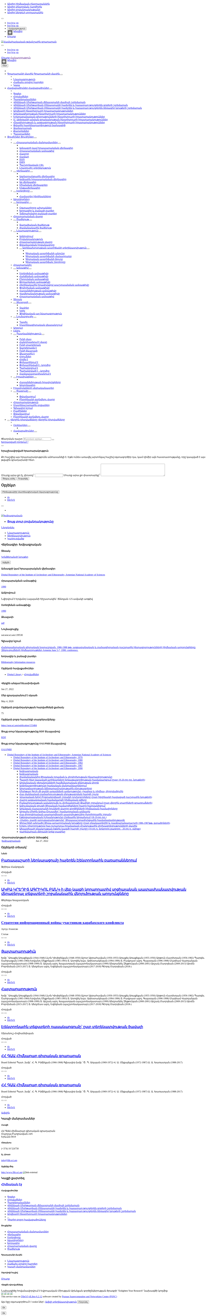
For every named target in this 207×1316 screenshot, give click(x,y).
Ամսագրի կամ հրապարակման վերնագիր (46, 148)
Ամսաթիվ (22, 268)
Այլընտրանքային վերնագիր (37, 176)
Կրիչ (22, 310)
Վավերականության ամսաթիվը (39, 293)
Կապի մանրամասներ (21, 1266)
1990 (3, 586)
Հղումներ (25, 356)
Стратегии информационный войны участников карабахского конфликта (62, 923)
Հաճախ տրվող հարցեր (28, 82)
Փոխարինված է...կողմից (34, 365)
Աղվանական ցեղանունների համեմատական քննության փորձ (59, 782)
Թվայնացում (27, 396)
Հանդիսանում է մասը (33, 342)
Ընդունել (83, 1302)
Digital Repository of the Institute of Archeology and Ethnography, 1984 (48, 763)
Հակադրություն (16, 28)
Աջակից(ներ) (21, 199)
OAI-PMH (6, 749)
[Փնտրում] (53, 439)
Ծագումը (22, 391)
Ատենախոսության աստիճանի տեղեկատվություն (54, 248)
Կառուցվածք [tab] (15, 538)
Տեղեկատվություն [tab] (18, 535)
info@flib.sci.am (9, 1160)
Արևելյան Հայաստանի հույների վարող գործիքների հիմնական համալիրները (68, 808)
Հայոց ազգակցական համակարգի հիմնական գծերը (53, 800)
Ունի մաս (25, 339)
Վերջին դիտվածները (24, 419)
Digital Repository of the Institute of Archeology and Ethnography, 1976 (48, 757)
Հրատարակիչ (22, 265)
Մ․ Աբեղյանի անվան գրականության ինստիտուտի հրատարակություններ (60, 119)
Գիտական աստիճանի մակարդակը (48, 256)
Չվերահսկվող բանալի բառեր (38, 213)
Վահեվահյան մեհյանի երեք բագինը (42, 831)
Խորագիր (22, 202)
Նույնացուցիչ (25, 316)
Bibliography (7, 662)
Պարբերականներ (24, 99)
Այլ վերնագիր (27, 182)
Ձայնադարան (22, 128)
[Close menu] (2, 45)
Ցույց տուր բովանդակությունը (30, 521)
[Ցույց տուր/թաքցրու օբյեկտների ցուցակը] (61, 74)
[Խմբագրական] (11, 515)
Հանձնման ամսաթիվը (33, 276)
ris (8, 497)
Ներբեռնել (7, 527)
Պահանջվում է (28, 368)
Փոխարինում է (28, 362)
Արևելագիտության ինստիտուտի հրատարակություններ (49, 113)
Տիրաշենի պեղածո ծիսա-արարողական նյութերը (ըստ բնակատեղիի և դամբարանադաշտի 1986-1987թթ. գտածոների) (94, 823)
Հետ (4, 65)
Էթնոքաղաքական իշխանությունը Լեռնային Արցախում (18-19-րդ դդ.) (63, 817)
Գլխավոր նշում (23, 408)
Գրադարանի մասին (20, 73)
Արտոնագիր (27, 385)
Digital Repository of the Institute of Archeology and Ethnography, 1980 (48, 760)
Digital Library (14, 674)
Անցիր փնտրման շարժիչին (24, 6)
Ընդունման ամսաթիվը (34, 279)
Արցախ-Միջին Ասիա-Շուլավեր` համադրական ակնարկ (54, 811)
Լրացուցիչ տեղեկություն (35, 168)
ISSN (22, 159)
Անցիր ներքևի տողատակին (25, 12)
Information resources (24, 662)
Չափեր (24, 308)
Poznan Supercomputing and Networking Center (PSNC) (89, 1296)
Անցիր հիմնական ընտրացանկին (28, 4)
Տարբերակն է (28, 348)
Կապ (16, 85)
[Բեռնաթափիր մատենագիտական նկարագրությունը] (5, 875)
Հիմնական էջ (11, 1184)
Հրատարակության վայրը (35, 242)
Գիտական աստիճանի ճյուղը (44, 259)
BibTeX (11, 500)
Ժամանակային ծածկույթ (35, 228)
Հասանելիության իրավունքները (40, 382)
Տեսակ (17, 299)
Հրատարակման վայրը (28, 216)
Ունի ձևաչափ (28, 350)
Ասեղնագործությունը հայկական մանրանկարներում (53, 785)
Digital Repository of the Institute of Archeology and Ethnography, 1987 (48, 765)
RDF (3, 737)
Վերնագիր (23, 171)
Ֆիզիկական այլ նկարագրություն (40, 313)
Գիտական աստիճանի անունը (45, 253)
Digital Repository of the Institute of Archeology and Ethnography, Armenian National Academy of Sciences (53, 574)
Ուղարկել (23, 478)
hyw (13, 23)
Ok (3, 1307)
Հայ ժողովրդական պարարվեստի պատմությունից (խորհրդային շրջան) (65, 814)
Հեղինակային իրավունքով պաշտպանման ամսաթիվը (54, 285)
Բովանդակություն (31, 239)
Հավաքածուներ (17, 88)
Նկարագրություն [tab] (18, 533)
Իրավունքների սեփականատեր (33, 388)
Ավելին (5, 1112)
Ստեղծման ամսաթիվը (33, 273)
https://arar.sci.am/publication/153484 (19, 725)
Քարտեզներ (21, 131)
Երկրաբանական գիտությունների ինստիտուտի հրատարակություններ (59, 116)
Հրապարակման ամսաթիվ (36, 151)
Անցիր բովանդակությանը (23, 9)
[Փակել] (2, 445)
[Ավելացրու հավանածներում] (2, 505)
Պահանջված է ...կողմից (34, 371)
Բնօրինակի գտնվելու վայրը (37, 399)
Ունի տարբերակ (30, 345)
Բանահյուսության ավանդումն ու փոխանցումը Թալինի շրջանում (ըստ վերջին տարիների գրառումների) (85, 803)
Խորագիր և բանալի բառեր (36, 210)
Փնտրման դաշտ (11, 439)
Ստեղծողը (23, 191)
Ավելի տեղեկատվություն (61, 1302)
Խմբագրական (28, 771)
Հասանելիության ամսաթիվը (37, 290)
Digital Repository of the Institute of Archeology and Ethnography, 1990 (48, 768)
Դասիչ (23, 322)
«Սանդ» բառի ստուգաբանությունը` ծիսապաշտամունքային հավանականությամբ (72, 820)
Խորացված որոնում (14, 442)
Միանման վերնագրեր (33, 185)
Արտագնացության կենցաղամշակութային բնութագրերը (55, 788)
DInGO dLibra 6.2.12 (31, 1296)
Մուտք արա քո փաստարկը (82, 475)
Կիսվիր (17, 31)
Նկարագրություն (24, 79)
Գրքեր (17, 93)
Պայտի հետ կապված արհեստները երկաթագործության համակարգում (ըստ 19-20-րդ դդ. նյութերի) (82, 780)
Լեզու (16, 330)
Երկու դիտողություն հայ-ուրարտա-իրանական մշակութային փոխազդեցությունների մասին (78, 826)
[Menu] (2, 18)
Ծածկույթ (23, 219)
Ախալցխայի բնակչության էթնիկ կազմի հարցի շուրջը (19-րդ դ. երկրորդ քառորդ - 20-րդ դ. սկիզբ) (80, 829)
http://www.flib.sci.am (11, 1172)
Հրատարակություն (25, 402)
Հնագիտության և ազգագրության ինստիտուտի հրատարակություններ (59, 122)
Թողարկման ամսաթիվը (34, 282)
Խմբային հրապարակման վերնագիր (42, 179)
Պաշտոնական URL (31, 165)
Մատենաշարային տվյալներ (31, 405)
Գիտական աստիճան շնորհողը (45, 262)
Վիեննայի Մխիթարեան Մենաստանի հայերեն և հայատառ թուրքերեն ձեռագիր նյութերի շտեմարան (77, 108)
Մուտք (11, 36)
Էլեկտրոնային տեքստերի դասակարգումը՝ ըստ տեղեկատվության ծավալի (72, 1027)
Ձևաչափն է (27, 353)
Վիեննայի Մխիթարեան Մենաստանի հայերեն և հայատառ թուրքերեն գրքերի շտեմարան (70, 105)
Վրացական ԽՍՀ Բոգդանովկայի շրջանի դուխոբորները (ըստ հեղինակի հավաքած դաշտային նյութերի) (85, 797)
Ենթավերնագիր (29, 188)
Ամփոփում (26, 236)
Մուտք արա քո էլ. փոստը (17, 475)
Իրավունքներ (25, 376)
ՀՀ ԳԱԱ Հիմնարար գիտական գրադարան (41, 1056)
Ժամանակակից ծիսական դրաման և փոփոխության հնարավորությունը (65, 777)
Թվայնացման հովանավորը (37, 245)
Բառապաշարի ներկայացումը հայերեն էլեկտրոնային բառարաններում (69, 860)
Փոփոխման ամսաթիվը (34, 288)
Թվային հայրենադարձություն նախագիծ (39, 125)
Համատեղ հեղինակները (35, 196)
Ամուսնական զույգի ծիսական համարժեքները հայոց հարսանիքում (62, 805)
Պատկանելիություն (29, 333)
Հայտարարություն (19, 989)
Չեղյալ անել (8, 478)
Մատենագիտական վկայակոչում (40, 325)
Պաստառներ (21, 134)
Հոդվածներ (20, 96)
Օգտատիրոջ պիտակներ (35, 207)
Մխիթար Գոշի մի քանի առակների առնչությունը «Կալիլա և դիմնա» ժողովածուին (71, 791)
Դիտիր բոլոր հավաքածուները (26, 1219)
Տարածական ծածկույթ (34, 225)
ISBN (22, 162)
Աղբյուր (18, 328)
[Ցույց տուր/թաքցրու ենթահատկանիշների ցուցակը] (14, 143)
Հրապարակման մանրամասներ (37, 142)
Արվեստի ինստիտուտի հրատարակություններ (43, 111)
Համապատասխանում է (35, 374)
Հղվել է (23, 359)
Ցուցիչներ (14, 137)
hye (9, 23)
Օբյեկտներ (20, 425)
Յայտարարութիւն (18, 951)
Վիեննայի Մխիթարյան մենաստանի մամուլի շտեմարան (49, 102)
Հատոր (24, 154)
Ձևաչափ (22, 302)
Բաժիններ (20, 411)
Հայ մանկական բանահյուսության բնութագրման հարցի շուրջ (59, 794)
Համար (24, 156)
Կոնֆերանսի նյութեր (14, 557)
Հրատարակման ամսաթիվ (36, 296)
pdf (2, 623)
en (17, 23)
